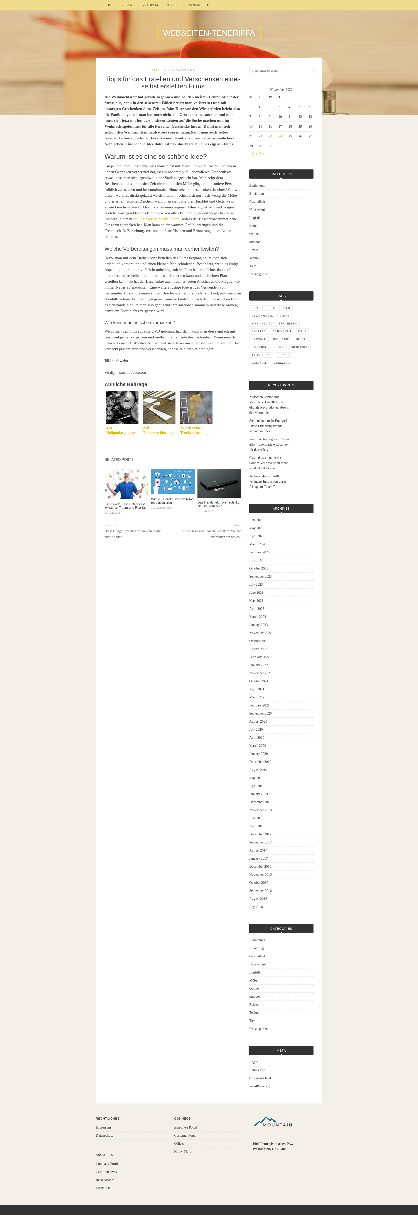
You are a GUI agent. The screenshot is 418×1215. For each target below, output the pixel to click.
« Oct (253, 153)
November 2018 (260, 810)
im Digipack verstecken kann (156, 219)
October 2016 (258, 882)
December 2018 (260, 802)
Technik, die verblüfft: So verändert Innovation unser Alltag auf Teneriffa (267, 481)
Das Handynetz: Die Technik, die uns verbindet (218, 504)
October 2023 (258, 568)
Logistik (255, 218)
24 (280, 136)
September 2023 (260, 576)
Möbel (253, 226)
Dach (286, 307)
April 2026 (256, 536)
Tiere (252, 266)
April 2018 (256, 826)
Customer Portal (185, 1135)
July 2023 (256, 584)
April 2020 (256, 737)
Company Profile (107, 1164)
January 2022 (258, 665)
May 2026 (256, 528)
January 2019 (258, 794)
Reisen (126, 5)
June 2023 (256, 592)
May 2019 (256, 778)
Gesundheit (199, 5)
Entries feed (257, 1070)
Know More (182, 1151)
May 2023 (256, 600)
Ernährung (149, 5)
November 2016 (260, 874)
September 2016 (260, 890)
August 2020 (258, 721)
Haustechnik (257, 209)
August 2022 (258, 649)
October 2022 (258, 641)
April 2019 (256, 786)
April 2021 (256, 689)
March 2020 (257, 745)
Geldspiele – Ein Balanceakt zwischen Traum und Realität (125, 506)
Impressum (103, 1127)
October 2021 (258, 681)
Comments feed (260, 1078)
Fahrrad (259, 331)
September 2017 (260, 842)
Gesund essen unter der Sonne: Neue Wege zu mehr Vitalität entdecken (268, 463)
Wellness (259, 362)
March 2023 (257, 616)
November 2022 (260, 633)
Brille (270, 307)
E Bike (284, 315)
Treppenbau (261, 355)
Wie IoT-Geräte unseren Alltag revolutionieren (172, 501)
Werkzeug (282, 362)
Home (108, 5)
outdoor (254, 242)
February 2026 (259, 552)
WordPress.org (259, 1086)
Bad (255, 307)
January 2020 (258, 753)
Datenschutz (104, 1135)
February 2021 (259, 705)
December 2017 (260, 834)
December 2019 (260, 762)
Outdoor (259, 347)
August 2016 (258, 899)
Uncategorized (259, 274)
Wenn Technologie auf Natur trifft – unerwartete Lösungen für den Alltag (269, 444)
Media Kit (103, 1188)
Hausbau (259, 339)
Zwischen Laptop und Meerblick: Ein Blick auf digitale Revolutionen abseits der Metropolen (269, 404)
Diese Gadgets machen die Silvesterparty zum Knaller (132, 534)
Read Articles (105, 1180)
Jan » (263, 153)
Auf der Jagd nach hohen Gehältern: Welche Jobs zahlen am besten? (210, 534)
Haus (302, 331)
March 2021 (257, 697)
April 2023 (256, 608)
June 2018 (256, 818)
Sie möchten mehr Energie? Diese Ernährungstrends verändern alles (268, 426)
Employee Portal (185, 1127)
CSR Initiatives (106, 1172)
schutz (279, 347)
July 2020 (256, 729)
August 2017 (258, 850)
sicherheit (300, 347)
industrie (281, 339)
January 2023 (258, 625)
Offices (179, 1143)
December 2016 (260, 866)
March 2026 (257, 544)
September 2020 (260, 713)
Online (254, 234)
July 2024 (256, 560)
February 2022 (259, 657)
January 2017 (258, 858)
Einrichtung (257, 185)
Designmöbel (262, 315)
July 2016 (256, 907)
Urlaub (284, 355)
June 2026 (256, 520)
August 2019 (258, 770)
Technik (174, 5)
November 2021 (260, 673)
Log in (253, 1062)
